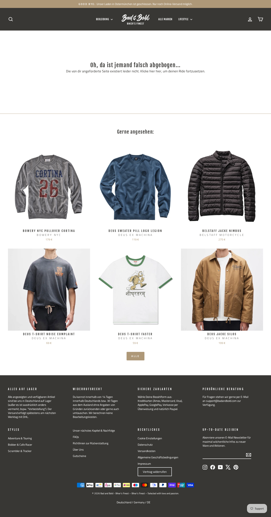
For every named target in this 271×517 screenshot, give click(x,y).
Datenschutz (145, 444)
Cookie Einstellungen (150, 438)
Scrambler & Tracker (20, 451)
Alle (135, 356)
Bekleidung (103, 19)
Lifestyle (183, 19)
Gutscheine (79, 456)
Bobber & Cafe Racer (20, 444)
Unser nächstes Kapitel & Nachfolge (94, 430)
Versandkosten (147, 451)
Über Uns (78, 449)
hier (158, 71)
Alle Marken (165, 19)
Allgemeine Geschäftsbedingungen (158, 457)
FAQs (76, 437)
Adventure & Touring (20, 438)
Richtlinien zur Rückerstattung (90, 443)
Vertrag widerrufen (155, 471)
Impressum (144, 463)
